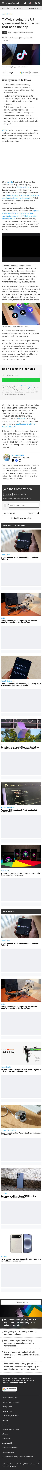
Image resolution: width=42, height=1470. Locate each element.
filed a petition (23, 187)
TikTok (5, 130)
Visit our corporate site (18, 1383)
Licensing (5, 1425)
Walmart (21, 418)
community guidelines (23, 498)
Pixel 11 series (34, 8)
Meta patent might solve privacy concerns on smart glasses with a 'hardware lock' (19, 1343)
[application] (21, 246)
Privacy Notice (29, 388)
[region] (21, 502)
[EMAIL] (20, 460)
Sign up (24, 494)
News (5, 33)
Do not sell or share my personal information (17, 1457)
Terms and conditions (9, 1398)
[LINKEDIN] (17, 460)
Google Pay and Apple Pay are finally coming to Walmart (20, 1332)
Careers (5, 1420)
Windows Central (8, 1452)
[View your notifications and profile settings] (25, 3)
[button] (39, 3)
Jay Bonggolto (14, 32)
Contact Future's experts (10, 1402)
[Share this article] (4, 72)
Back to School (18, 8)
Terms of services (26, 386)
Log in (16, 494)
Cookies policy (7, 1411)
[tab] (9, 513)
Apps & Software (7, 14)
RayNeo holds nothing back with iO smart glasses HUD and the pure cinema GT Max (21, 1354)
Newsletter (36, 72)
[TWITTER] (13, 460)
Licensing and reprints (10, 1448)
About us (5, 1434)
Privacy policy (7, 1407)
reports (10, 182)
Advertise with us (8, 1443)
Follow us (25, 72)
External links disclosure (10, 1429)
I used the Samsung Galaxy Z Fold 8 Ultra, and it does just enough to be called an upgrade (20, 1322)
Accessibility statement (10, 1416)
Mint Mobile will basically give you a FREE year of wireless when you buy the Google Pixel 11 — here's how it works (21, 1366)
